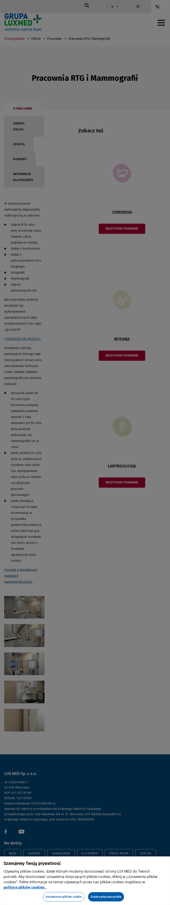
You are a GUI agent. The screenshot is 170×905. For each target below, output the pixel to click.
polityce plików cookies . (25, 887)
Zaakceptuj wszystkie (106, 896)
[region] (85, 880)
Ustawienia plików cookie (64, 896)
